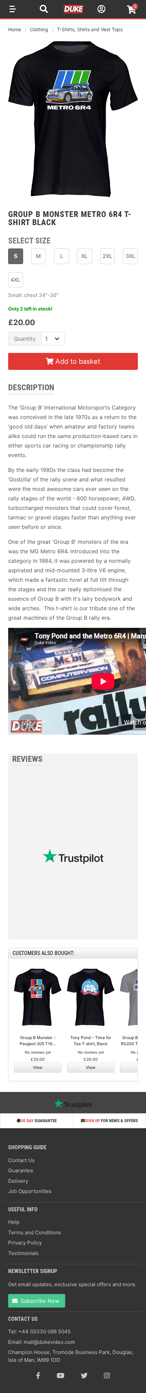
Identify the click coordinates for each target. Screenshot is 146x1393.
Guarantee (20, 1170)
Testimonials (23, 1253)
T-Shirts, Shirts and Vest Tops (90, 29)
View (37, 1067)
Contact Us (21, 1160)
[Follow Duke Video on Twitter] (84, 1376)
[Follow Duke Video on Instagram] (107, 1376)
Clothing (39, 29)
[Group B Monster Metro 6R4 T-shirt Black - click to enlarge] (73, 198)
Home (14, 29)
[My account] (100, 10)
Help (13, 1222)
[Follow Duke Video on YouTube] (61, 1376)
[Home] (73, 12)
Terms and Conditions (34, 1232)
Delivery (18, 1181)
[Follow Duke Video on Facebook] (38, 1376)
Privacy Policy (25, 1242)
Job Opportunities (30, 1191)
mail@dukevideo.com (49, 1342)
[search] (44, 9)
